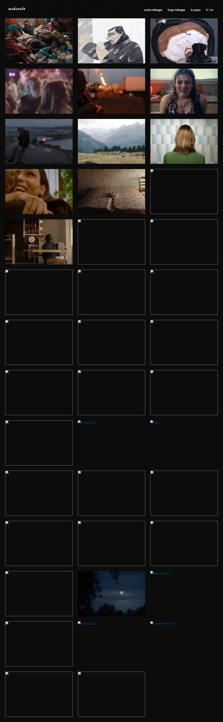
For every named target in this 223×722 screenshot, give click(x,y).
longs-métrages (176, 10)
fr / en (209, 10)
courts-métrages (153, 10)
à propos (196, 10)
